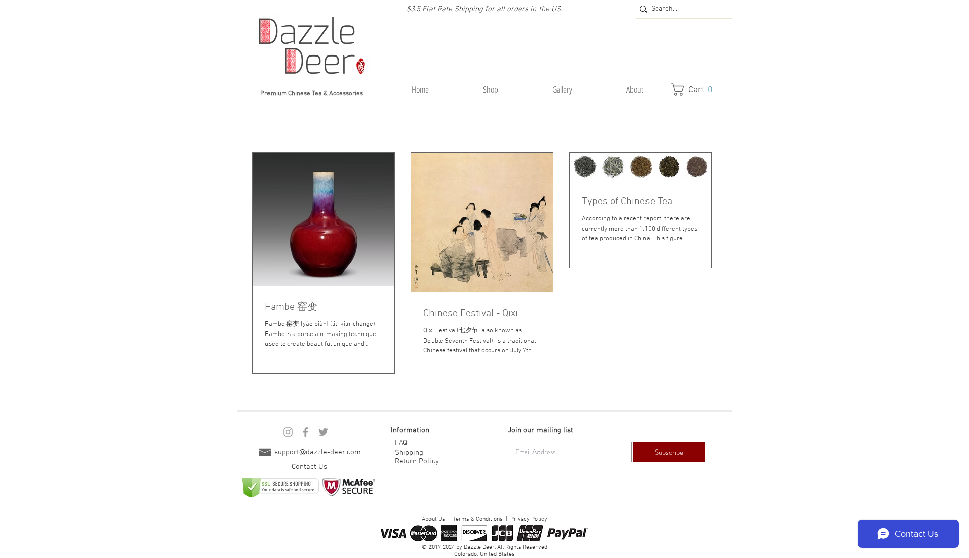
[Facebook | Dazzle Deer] (305, 432)
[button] (490, 89)
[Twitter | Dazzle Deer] (323, 432)
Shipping (409, 452)
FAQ (401, 443)
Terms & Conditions (478, 519)
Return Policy (417, 461)
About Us (433, 519)
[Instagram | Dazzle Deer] (288, 432)
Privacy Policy (528, 519)
